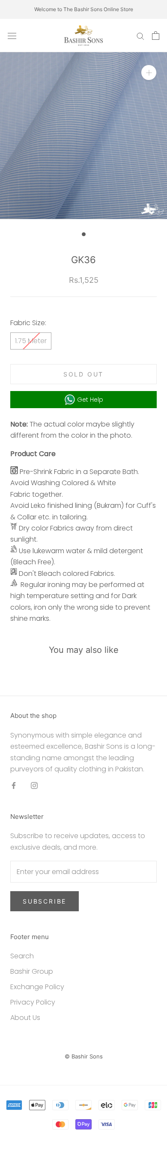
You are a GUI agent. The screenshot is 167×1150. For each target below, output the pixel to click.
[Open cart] (155, 35)
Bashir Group (31, 971)
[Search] (140, 35)
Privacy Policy (32, 1002)
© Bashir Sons (84, 1056)
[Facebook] (13, 785)
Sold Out (83, 374)
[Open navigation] (12, 35)
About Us (25, 1018)
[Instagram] (34, 785)
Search (22, 956)
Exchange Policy (37, 987)
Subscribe (44, 901)
